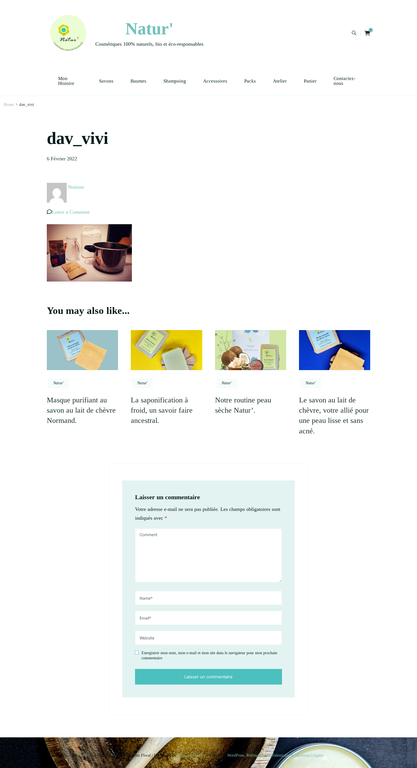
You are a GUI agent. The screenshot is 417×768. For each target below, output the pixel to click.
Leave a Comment (71, 212)
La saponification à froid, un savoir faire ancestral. (162, 410)
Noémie (76, 187)
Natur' (149, 28)
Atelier (280, 81)
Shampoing (174, 81)
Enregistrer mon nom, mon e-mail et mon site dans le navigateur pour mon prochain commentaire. (209, 655)
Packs (250, 81)
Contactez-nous (344, 81)
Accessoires (215, 81)
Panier (310, 81)
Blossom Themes (191, 755)
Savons (106, 81)
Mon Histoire (66, 81)
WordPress (235, 755)
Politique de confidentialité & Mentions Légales (285, 755)
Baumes (138, 81)
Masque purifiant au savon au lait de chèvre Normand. (81, 410)
